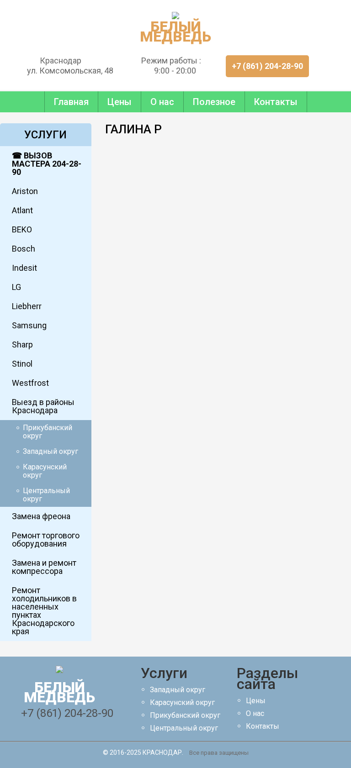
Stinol (22, 363)
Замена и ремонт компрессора (44, 567)
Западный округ (50, 451)
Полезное (214, 101)
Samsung (29, 325)
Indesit (24, 268)
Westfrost (30, 383)
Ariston (25, 191)
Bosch (23, 248)
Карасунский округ (45, 471)
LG (16, 287)
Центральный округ (46, 494)
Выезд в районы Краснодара (43, 406)
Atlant (22, 210)
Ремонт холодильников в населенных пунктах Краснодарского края (44, 610)
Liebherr (27, 306)
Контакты (276, 101)
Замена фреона (41, 516)
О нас (162, 101)
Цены (119, 101)
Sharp (22, 344)
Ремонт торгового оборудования (46, 539)
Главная (71, 101)
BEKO (22, 229)
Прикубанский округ (47, 431)
